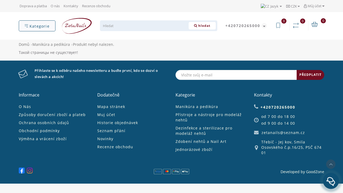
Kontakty (71, 5)
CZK (294, 6)
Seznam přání (111, 130)
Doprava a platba (33, 5)
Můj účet (314, 5)
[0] (297, 25)
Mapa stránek (111, 106)
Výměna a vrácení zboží (43, 138)
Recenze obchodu (96, 5)
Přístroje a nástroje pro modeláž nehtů (209, 117)
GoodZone (315, 171)
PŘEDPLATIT (310, 74)
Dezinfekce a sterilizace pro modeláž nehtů (204, 130)
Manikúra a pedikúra (51, 44)
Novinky (105, 138)
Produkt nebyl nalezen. (93, 44)
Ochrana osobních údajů (44, 122)
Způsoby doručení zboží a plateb (52, 114)
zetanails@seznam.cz (283, 132)
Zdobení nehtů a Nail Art (201, 141)
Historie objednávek (117, 122)
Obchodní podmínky (39, 130)
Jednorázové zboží (194, 149)
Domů (24, 44)
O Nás (25, 106)
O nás (55, 5)
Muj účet (106, 114)
